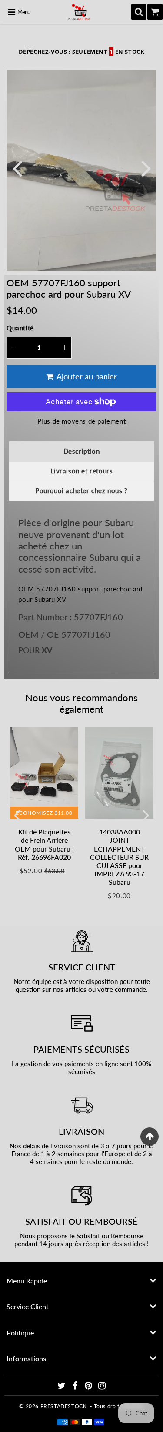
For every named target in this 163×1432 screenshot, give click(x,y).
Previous (17, 167)
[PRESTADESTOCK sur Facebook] (76, 1386)
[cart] (155, 12)
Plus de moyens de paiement (81, 421)
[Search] (138, 12)
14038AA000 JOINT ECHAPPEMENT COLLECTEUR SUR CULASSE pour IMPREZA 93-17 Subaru (119, 856)
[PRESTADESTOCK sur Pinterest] (89, 1386)
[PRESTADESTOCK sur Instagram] (102, 1386)
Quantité (20, 328)
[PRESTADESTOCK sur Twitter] (62, 1386)
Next (146, 167)
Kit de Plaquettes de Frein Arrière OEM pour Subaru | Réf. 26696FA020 (44, 844)
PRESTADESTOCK (63, 1406)
